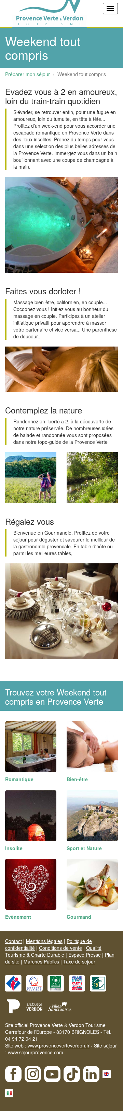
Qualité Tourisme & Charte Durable (53, 951)
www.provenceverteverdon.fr (59, 1045)
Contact (13, 941)
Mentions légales (44, 941)
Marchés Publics (41, 961)
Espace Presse (84, 954)
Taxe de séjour (79, 961)
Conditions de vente (60, 947)
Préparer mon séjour (27, 74)
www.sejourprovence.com (35, 1052)
